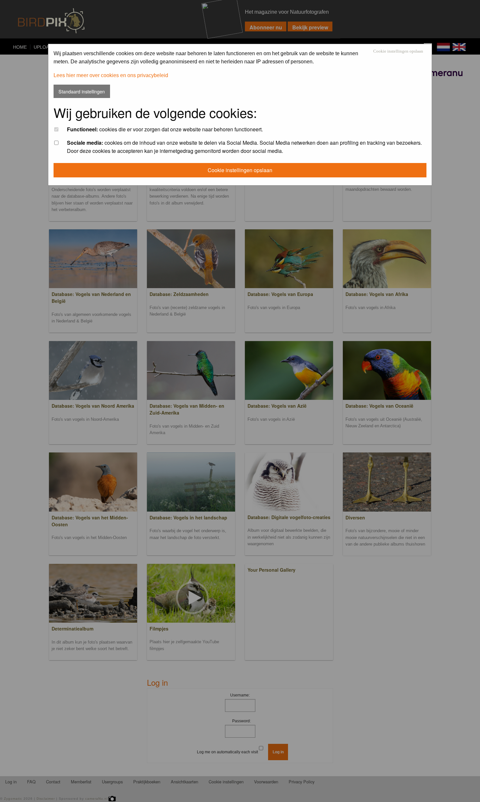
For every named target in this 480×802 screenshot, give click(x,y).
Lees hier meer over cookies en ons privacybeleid (111, 75)
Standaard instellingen (81, 91)
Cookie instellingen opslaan (398, 51)
